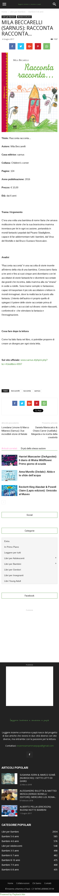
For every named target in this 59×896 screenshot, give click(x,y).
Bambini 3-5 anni (10, 850)
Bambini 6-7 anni (10, 855)
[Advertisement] (29, 631)
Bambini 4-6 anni (10, 841)
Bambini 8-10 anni (11, 860)
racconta (27, 391)
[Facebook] (29, 754)
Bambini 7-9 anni (10, 864)
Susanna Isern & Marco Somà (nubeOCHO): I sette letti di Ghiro (37, 778)
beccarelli (15, 391)
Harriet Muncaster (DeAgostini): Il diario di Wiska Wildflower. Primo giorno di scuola (38, 460)
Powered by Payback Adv (12, 894)
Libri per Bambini (9, 17)
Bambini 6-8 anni (24, 17)
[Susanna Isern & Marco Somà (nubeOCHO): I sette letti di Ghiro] (9, 778)
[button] (54, 4)
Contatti (47, 883)
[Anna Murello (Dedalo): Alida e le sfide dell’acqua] (9, 475)
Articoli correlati (9, 448)
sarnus (37, 391)
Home (4, 11)
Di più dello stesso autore (33, 448)
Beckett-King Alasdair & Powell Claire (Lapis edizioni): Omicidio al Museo (38, 490)
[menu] (29, 561)
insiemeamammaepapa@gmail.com (35, 745)
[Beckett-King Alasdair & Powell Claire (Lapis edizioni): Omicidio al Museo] (9, 490)
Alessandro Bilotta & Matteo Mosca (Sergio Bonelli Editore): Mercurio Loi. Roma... (38, 794)
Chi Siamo (36, 883)
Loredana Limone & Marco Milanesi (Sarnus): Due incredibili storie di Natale (15, 431)
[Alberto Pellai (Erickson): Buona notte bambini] (9, 810)
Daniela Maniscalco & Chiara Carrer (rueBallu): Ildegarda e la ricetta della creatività (44, 432)
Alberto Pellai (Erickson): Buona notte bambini (35, 808)
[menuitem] (29, 541)
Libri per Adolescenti (12, 845)
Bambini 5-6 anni (10, 836)
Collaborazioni (22, 883)
